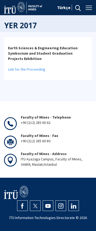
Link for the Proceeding (26, 69)
